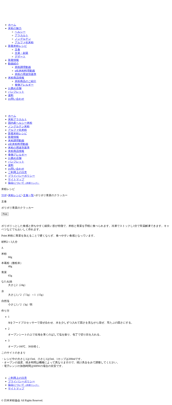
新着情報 (13, 60)
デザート (20, 56)
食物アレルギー (24, 84)
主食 (17, 49)
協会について (23, 182)
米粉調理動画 (23, 67)
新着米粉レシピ (17, 46)
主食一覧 (28, 195)
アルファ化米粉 (24, 42)
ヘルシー (20, 31)
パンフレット (16, 91)
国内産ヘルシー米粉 (20, 122)
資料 (10, 95)
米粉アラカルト (17, 119)
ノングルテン (23, 38)
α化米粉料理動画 (25, 70)
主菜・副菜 (21, 53)
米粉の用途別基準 (25, 74)
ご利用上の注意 (17, 172)
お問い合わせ (16, 98)
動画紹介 (13, 63)
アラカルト (21, 35)
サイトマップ (16, 179)
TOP (4, 195)
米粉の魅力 (15, 28)
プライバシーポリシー (21, 175)
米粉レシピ (15, 195)
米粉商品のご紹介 (25, 81)
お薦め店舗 (15, 88)
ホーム (12, 24)
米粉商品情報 (16, 77)
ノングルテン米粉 (19, 126)
